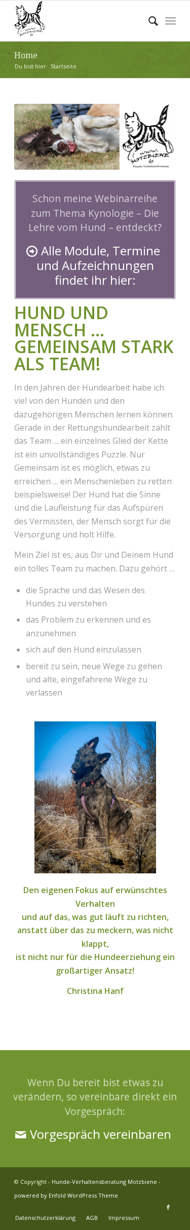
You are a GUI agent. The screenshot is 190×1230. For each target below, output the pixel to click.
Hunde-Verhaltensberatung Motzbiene (104, 1181)
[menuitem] (148, 21)
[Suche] (148, 21)
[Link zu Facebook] (168, 1207)
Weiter (153, 137)
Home (25, 55)
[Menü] (170, 21)
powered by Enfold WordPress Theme (66, 1195)
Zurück (37, 137)
